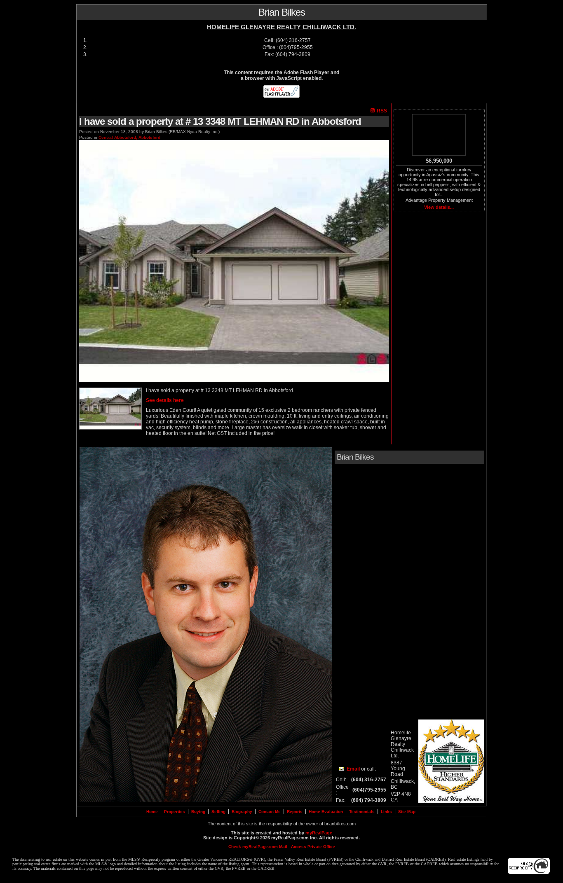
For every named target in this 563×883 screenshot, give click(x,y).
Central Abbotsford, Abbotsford (129, 137)
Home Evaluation (326, 811)
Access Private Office (313, 846)
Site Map (406, 811)
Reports (295, 811)
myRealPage (318, 832)
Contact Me (269, 811)
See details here (165, 400)
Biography (242, 811)
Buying (198, 811)
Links (386, 811)
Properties (174, 811)
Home (152, 811)
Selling (218, 811)
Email (353, 769)
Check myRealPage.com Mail (257, 846)
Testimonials (362, 811)
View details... (439, 207)
